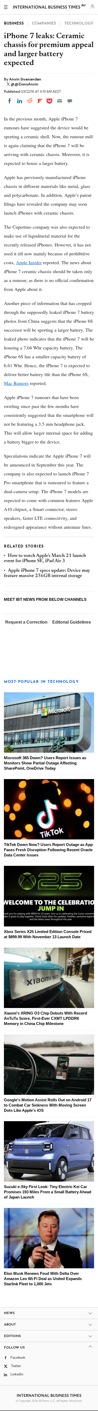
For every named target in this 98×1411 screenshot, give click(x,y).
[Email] (59, 101)
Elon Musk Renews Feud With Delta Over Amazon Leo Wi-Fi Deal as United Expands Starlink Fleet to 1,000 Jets (43, 1278)
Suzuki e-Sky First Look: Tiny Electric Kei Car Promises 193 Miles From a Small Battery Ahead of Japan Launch (47, 1191)
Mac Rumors (16, 383)
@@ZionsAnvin (24, 84)
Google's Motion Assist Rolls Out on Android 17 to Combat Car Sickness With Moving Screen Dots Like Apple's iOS (47, 1105)
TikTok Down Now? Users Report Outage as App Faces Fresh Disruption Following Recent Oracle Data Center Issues (48, 849)
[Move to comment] (69, 101)
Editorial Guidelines (71, 622)
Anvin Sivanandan (25, 79)
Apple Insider (29, 262)
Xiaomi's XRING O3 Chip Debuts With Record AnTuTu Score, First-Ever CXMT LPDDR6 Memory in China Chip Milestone (45, 1018)
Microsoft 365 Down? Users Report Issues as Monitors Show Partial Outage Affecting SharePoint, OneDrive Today (45, 763)
